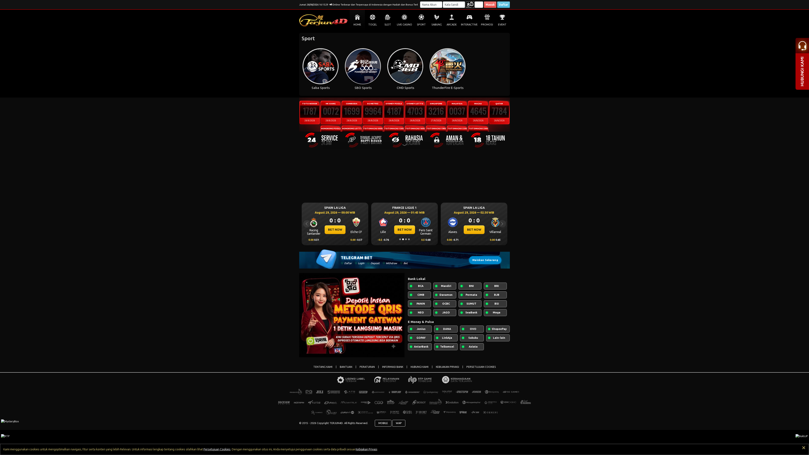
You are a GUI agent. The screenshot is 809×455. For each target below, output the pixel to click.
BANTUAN (346, 366)
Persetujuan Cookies (217, 449)
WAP (399, 423)
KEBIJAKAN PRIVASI (447, 366)
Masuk (490, 4)
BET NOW (335, 229)
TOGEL (372, 24)
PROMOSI (487, 24)
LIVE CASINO (404, 24)
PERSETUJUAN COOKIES (481, 366)
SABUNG (436, 24)
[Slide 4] (409, 239)
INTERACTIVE (469, 24)
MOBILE (383, 423)
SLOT (387, 24)
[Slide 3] (406, 239)
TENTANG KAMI (322, 366)
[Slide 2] (403, 239)
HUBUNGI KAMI (420, 366)
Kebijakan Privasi (366, 449)
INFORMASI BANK (392, 366)
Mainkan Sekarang (485, 260)
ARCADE (452, 24)
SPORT (421, 24)
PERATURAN (367, 366)
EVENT (502, 24)
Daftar (503, 4)
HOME (357, 24)
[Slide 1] (400, 239)
